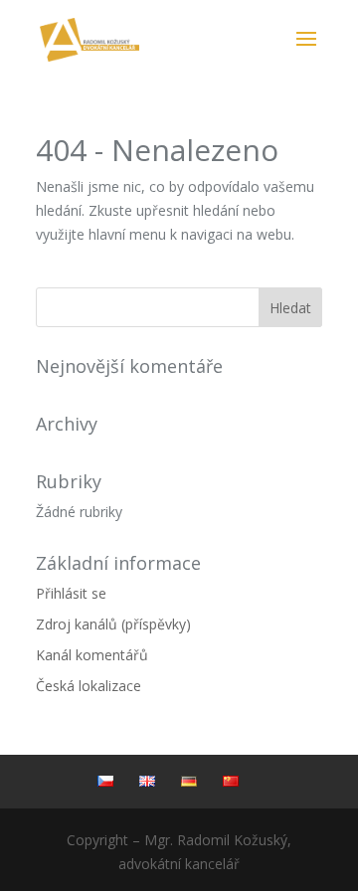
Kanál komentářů (92, 654)
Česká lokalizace (88, 685)
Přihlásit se (71, 593)
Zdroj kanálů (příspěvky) (113, 624)
